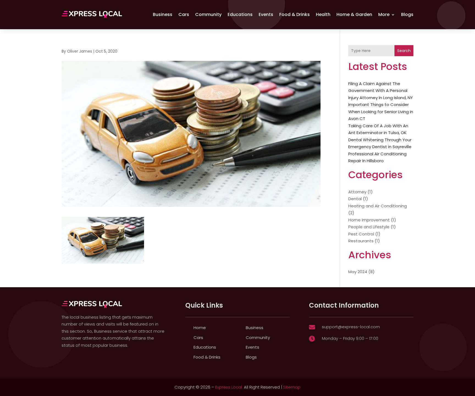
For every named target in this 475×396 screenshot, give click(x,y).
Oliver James (79, 51)
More (384, 14)
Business (162, 14)
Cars (183, 14)
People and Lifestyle (369, 227)
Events (266, 14)
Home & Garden (354, 14)
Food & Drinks (294, 14)
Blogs (407, 14)
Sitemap (291, 387)
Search (404, 50)
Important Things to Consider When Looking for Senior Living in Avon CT (380, 111)
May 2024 (357, 272)
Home (200, 327)
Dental (355, 199)
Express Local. (229, 387)
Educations (240, 14)
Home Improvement (369, 220)
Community (208, 14)
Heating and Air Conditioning (377, 206)
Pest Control (361, 234)
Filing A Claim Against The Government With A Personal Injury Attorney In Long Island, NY (380, 91)
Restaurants (361, 241)
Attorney (357, 192)
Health (323, 14)
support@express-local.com (351, 327)
